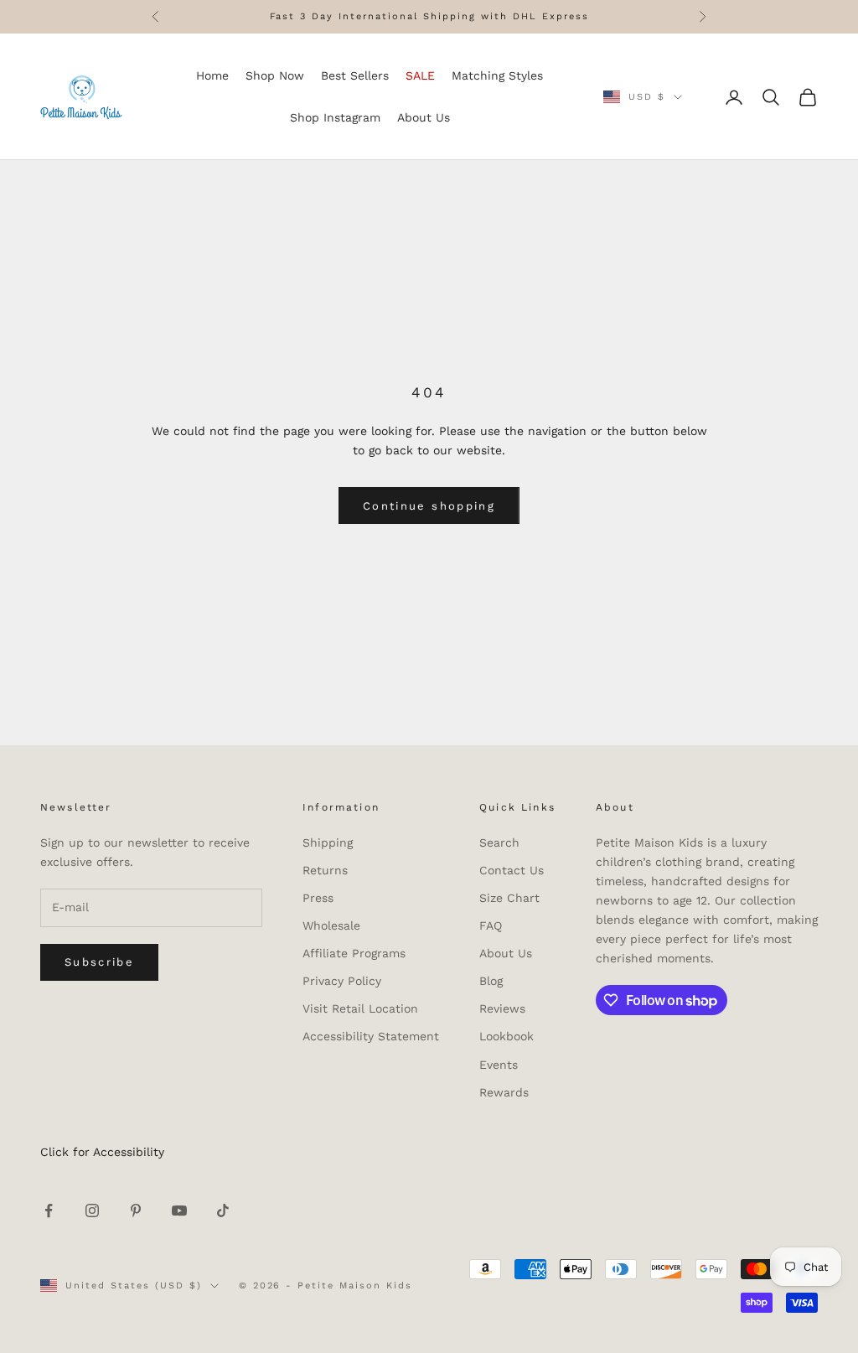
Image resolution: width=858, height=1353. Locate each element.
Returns (325, 870)
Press (317, 898)
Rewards (504, 1092)
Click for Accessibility (102, 1152)
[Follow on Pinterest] (135, 1210)
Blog (491, 981)
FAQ (490, 925)
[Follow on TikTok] (222, 1210)
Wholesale (331, 925)
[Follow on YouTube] (179, 1210)
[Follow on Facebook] (48, 1210)
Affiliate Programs (354, 953)
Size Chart (509, 898)
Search (499, 842)
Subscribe (99, 962)
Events (498, 1064)
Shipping (327, 842)
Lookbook (506, 1036)
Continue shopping (429, 506)
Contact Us (511, 870)
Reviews (502, 1008)
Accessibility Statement (370, 1036)
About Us (505, 953)
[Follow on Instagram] (92, 1210)
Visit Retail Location (360, 1008)
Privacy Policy (341, 981)
